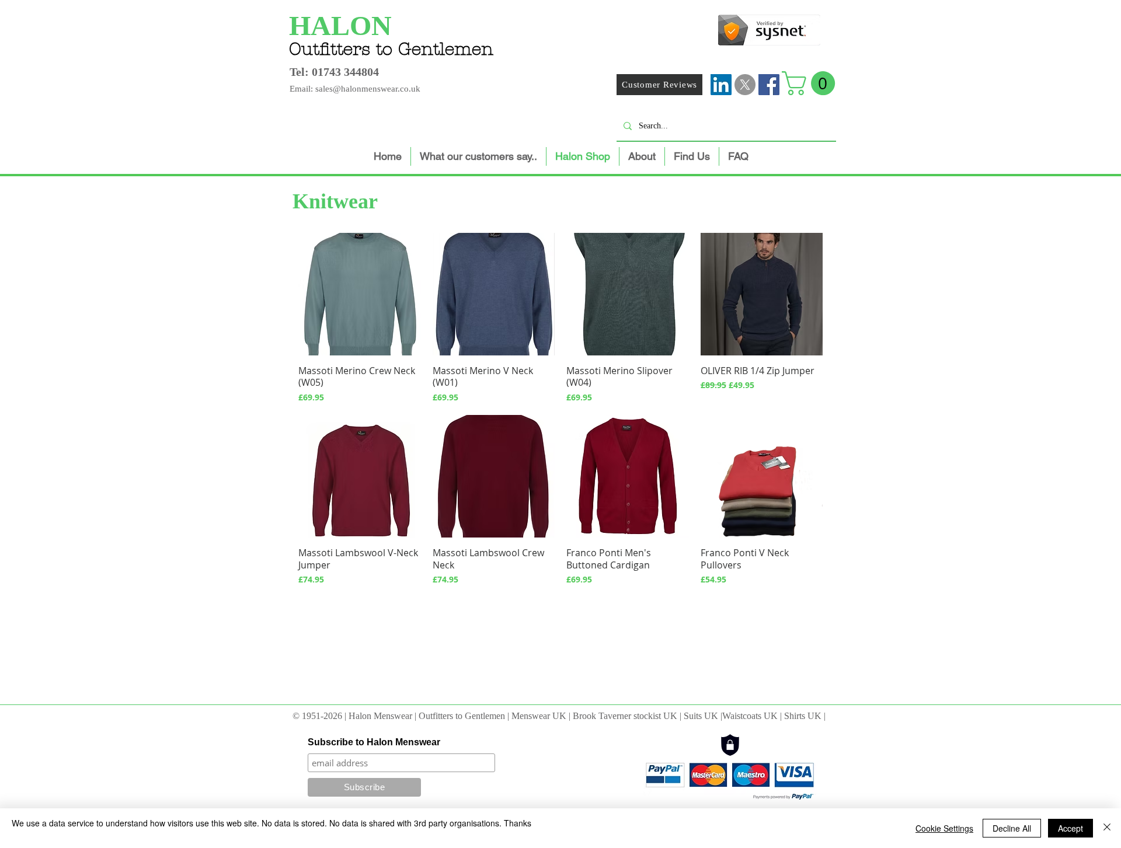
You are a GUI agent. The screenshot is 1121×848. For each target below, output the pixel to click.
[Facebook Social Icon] (768, 84)
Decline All (1012, 828)
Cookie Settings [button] (944, 828)
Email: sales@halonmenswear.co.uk (355, 88)
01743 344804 (345, 71)
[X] (745, 84)
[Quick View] (359, 294)
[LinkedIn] (721, 84)
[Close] (1107, 828)
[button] (811, 83)
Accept (1070, 828)
